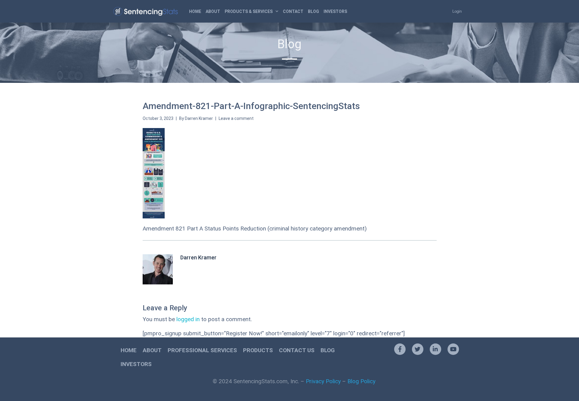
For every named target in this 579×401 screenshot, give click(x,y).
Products (258, 350)
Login (457, 11)
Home (195, 11)
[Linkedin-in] (435, 349)
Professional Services (202, 350)
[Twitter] (417, 349)
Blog (313, 11)
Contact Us (297, 350)
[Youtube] (453, 349)
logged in (188, 319)
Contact (293, 11)
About (213, 11)
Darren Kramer (199, 118)
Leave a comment (236, 118)
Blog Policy (361, 381)
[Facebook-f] (400, 349)
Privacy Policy (323, 381)
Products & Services (249, 11)
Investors (335, 11)
